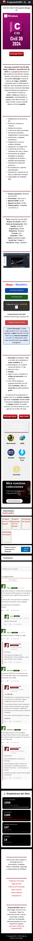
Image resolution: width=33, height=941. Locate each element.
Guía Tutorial (19, 331)
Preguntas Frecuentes (16, 881)
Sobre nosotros (16, 890)
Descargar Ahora (16, 54)
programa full (17, 72)
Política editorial (16, 893)
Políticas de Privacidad (16, 887)
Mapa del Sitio (16, 884)
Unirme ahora (26, 549)
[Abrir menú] (29, 2)
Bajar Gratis (24, 416)
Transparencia (16, 896)
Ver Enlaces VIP (16, 297)
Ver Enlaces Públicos (17, 290)
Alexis (20, 647)
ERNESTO (21, 751)
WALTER (21, 689)
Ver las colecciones (14, 501)
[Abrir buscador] (25, 2)
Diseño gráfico (8, 513)
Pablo (20, 618)
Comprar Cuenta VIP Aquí (16, 322)
